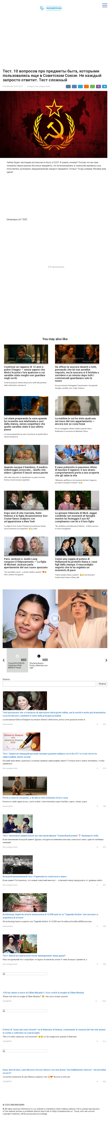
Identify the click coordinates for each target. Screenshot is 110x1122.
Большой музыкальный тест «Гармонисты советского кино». (35, 876)
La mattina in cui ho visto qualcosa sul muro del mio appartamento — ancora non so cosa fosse (75, 421)
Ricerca (6, 679)
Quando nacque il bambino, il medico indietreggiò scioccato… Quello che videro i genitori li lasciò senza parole (26, 470)
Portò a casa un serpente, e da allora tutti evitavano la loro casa (35, 797)
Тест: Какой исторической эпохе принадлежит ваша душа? (34, 955)
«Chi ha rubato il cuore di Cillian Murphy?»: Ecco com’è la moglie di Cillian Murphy (43, 992)
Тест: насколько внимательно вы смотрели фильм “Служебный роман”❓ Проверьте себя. (51, 835)
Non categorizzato (42, 86)
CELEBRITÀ (7, 1001)
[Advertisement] (55, 42)
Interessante (8, 724)
